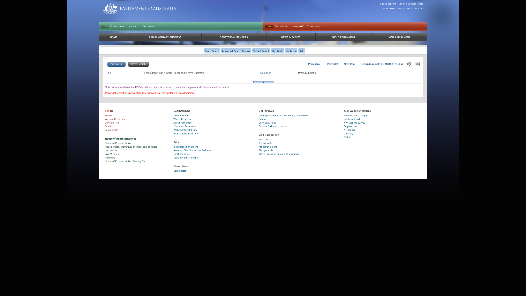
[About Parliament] (343, 37)
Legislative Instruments (185, 157)
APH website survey (354, 122)
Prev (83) (332, 64)
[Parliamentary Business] (165, 37)
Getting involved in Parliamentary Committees (283, 115)
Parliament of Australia (139, 8)
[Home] (114, 37)
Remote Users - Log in (356, 115)
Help (420, 3)
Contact (412, 3)
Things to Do (265, 143)
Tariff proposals (181, 153)
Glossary (348, 133)
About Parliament (182, 122)
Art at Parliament (268, 146)
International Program (185, 133)
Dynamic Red (112, 122)
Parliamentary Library (185, 129)
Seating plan (111, 129)
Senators (109, 126)
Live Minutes (112, 153)
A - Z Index (349, 129)
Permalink (314, 64)
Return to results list (372, 64)
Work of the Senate (115, 118)
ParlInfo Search (352, 118)
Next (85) (349, 64)
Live (269, 26)
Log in (401, 3)
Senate (108, 115)
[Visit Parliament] (399, 37)
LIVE (104, 26)
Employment (351, 126)
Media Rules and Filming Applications (279, 153)
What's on (264, 139)
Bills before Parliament (185, 146)
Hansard (133, 26)
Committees (117, 26)
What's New (389, 8)
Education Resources (184, 126)
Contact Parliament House (273, 126)
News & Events (181, 115)
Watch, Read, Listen (183, 118)
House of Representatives (118, 143)
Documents (149, 26)
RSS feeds (349, 137)
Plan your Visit (266, 150)
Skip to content (388, 3)
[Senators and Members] (233, 37)
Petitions (263, 118)
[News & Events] (290, 37)
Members (110, 157)
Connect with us (267, 122)
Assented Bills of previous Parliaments (193, 150)
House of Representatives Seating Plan (125, 161)
